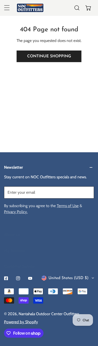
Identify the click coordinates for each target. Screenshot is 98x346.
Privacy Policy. (16, 211)
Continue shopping (49, 56)
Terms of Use (68, 205)
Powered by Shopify (21, 321)
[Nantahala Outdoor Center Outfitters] (30, 7)
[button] (88, 8)
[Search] (77, 8)
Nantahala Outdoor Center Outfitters (49, 313)
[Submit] (87, 192)
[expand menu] (7, 8)
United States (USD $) (68, 278)
